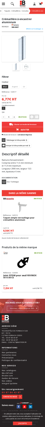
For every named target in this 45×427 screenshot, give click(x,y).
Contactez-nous (9, 355)
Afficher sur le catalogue (33, 29)
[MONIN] (8, 198)
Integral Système (9, 383)
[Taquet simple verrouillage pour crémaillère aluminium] (22, 207)
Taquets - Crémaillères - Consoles (16, 11)
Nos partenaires (9, 352)
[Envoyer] (36, 308)
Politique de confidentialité (14, 360)
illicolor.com (7, 375)
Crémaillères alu (37, 11)
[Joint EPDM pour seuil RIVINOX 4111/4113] (22, 263)
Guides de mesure (10, 378)
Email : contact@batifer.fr (14, 342)
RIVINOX (5, 26)
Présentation (8, 357)
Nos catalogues (9, 370)
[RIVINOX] (16, 26)
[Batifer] (23, 4)
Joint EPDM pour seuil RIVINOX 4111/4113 (19, 276)
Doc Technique (13, 182)
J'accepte (22, 423)
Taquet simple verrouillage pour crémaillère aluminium (18, 219)
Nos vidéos (7, 381)
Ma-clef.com (7, 373)
